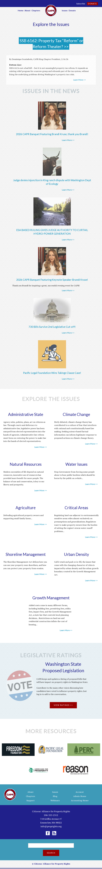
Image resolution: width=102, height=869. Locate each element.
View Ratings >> (63, 705)
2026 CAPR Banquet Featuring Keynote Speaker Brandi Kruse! (52, 279)
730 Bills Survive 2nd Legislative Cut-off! (52, 326)
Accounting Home (80, 800)
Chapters (35, 10)
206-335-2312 (51, 815)
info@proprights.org (51, 826)
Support (30, 800)
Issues (65, 10)
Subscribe (80, 3)
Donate (92, 4)
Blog (55, 796)
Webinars (55, 800)
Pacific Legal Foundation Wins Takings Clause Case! (52, 372)
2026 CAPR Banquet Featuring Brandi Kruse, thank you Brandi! (52, 134)
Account (80, 792)
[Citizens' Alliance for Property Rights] (51, 10)
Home (20, 10)
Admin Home (79, 796)
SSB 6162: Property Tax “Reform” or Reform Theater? (51, 43)
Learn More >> (79, 80)
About (27, 10)
